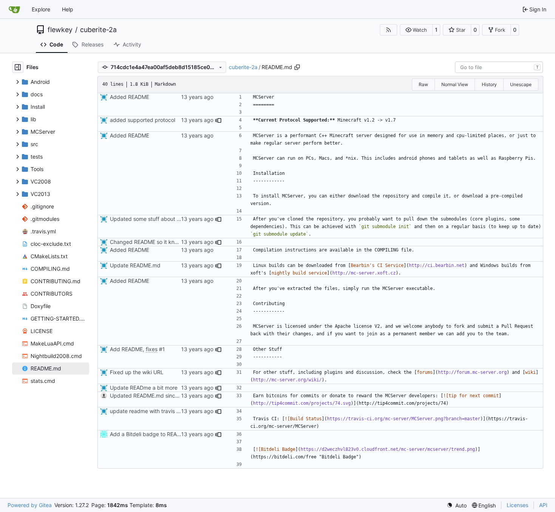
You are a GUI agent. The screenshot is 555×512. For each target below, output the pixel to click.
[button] (416, 29)
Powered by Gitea (30, 505)
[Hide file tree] (17, 67)
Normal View (454, 84)
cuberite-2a (98, 30)
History (489, 84)
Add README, (128, 349)
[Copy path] (297, 67)
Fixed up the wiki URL (136, 372)
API (543, 505)
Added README (129, 97)
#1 (162, 349)
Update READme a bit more (143, 387)
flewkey (60, 30)
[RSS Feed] (388, 29)
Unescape (521, 84)
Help (67, 9)
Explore (41, 9)
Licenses (517, 505)
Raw (423, 84)
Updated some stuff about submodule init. (162, 219)
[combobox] (499, 67)
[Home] (14, 9)
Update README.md (135, 265)
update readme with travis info (147, 411)
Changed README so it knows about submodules (170, 242)
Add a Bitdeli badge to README (149, 434)
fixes (151, 349)
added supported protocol (142, 120)
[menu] (457, 505)
